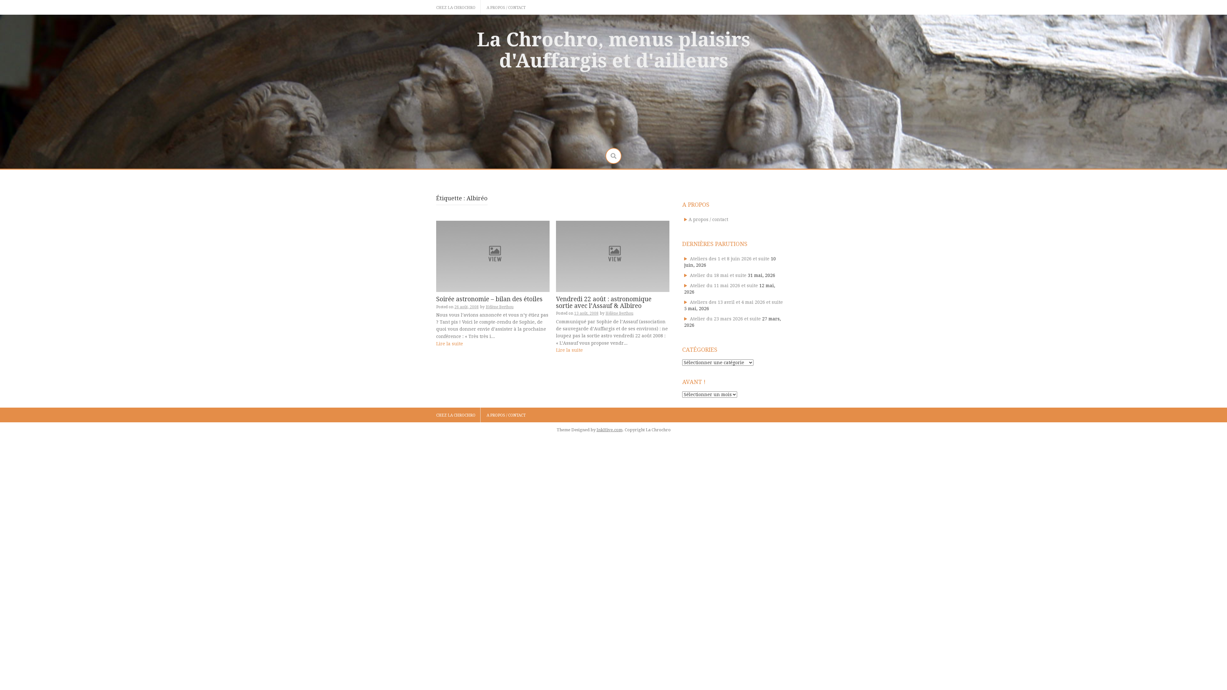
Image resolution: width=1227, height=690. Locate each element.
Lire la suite (449, 343)
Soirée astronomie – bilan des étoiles (489, 299)
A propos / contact (506, 7)
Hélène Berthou (499, 307)
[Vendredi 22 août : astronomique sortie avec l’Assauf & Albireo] (612, 255)
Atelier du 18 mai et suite (718, 275)
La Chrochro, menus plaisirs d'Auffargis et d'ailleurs (613, 50)
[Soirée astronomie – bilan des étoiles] (493, 255)
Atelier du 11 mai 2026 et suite (724, 285)
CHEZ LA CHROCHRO (455, 7)
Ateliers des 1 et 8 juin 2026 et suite (729, 258)
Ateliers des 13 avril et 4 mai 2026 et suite (736, 302)
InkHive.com (609, 429)
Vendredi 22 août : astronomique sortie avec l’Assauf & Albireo (604, 302)
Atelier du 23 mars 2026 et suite (725, 318)
